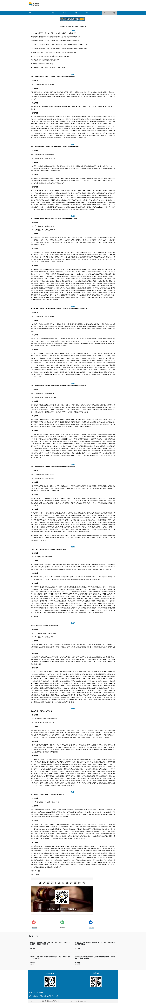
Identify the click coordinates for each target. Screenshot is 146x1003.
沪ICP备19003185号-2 (73, 1001)
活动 (99, 13)
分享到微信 (62, 927)
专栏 (87, 13)
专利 (30, 13)
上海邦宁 (86, 1001)
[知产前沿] (43, 4)
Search (114, 13)
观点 (76, 13)
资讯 (64, 13)
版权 (53, 13)
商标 (41, 13)
